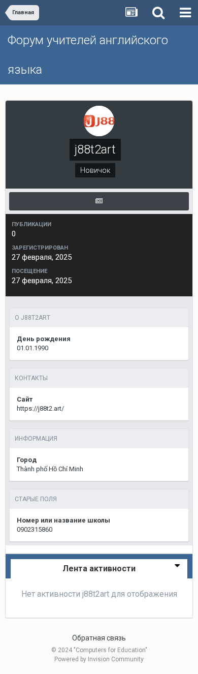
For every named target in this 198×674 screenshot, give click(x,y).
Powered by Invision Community (99, 659)
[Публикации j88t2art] (99, 201)
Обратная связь (99, 638)
